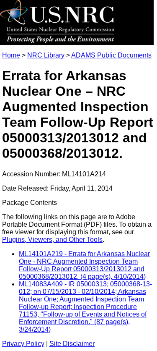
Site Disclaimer (72, 343)
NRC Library (45, 55)
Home (11, 55)
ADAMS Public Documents (111, 55)
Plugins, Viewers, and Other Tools (52, 239)
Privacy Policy (23, 343)
